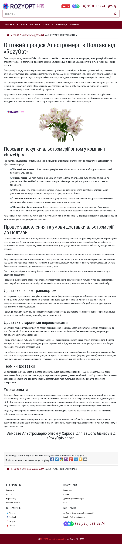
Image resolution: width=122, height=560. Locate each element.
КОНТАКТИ (48, 24)
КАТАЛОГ (21, 24)
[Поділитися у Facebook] (52, 459)
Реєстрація (67, 490)
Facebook (12, 517)
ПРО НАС (34, 24)
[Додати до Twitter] (57, 459)
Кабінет (66, 494)
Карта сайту (11, 498)
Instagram (13, 521)
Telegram (12, 513)
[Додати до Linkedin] (76, 459)
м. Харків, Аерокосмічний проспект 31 (78, 513)
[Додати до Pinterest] (71, 459)
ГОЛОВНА (9, 24)
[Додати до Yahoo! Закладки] (66, 459)
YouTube (12, 525)
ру (114, 6)
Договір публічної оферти (73, 498)
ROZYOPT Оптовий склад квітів (53, 539)
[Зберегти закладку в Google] (61, 459)
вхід (67, 6)
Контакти (10, 490)
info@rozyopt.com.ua (77, 517)
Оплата (9, 494)
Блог (65, 503)
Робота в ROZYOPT (13, 503)
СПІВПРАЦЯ (61, 24)
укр (110, 6)
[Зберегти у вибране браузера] (80, 459)
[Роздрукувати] (85, 459)
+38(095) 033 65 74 (92, 6)
